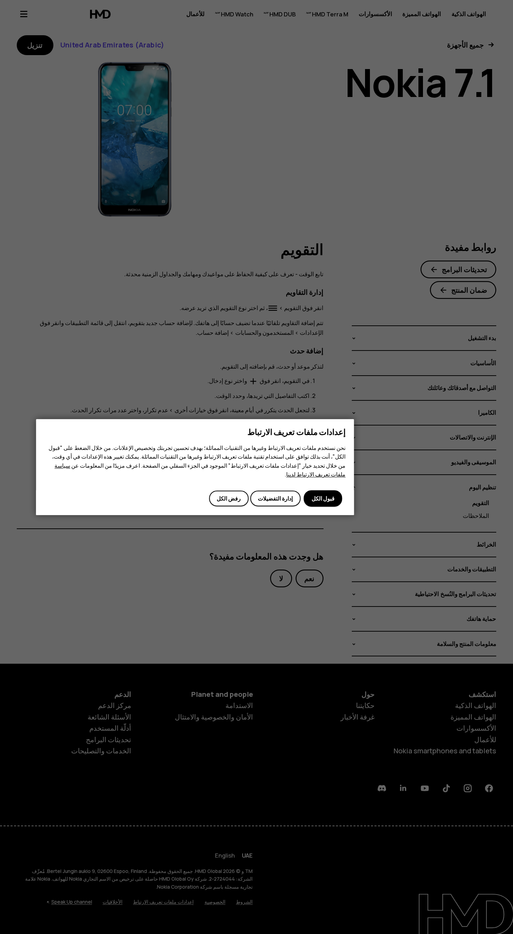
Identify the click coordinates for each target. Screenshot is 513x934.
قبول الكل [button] (323, 498)
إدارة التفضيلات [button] (275, 498)
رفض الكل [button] (229, 498)
